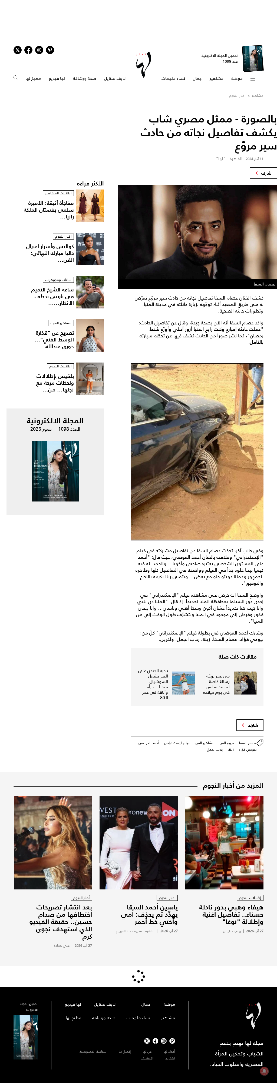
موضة (237, 78)
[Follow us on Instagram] (39, 50)
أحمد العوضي (148, 743)
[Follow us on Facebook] (155, 1041)
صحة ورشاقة (84, 78)
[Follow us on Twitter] (17, 50)
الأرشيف (147, 1058)
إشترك (170, 1058)
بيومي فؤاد (247, 749)
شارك (266, 173)
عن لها (147, 1051)
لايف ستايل (115, 78)
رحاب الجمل (215, 749)
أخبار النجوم (237, 95)
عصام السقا (247, 743)
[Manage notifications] (264, 1071)
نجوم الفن (227, 743)
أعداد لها (169, 1051)
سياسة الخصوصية (93, 1051)
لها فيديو (57, 78)
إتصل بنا (124, 1051)
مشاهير (216, 78)
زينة (231, 749)
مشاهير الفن (205, 743)
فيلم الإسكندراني (177, 743)
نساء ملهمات (173, 78)
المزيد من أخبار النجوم (233, 785)
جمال (197, 78)
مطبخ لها (33, 78)
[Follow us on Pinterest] (50, 50)
